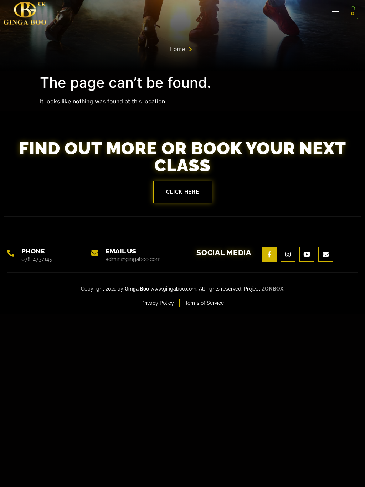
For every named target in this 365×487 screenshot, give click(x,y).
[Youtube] (306, 254)
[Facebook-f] (269, 254)
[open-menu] (335, 14)
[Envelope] (325, 254)
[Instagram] (288, 254)
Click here (182, 192)
